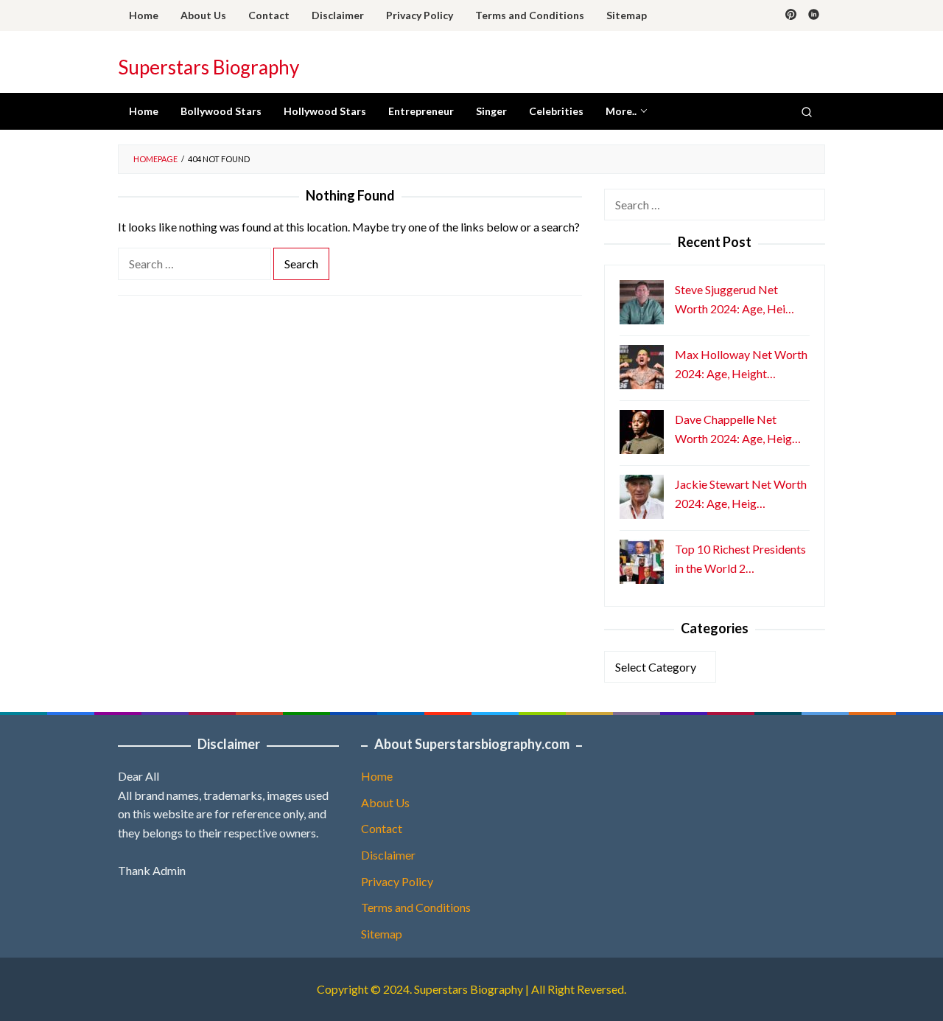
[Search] (806, 111)
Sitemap (381, 934)
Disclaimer (388, 855)
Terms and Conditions (416, 907)
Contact (381, 828)
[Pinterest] (790, 15)
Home (377, 776)
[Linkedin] (813, 15)
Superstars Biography (208, 67)
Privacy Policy (397, 881)
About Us (385, 802)
